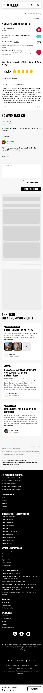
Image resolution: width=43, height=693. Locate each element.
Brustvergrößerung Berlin (9, 517)
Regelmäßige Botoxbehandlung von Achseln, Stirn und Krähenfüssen (20, 372)
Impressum (20, 673)
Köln (3, 509)
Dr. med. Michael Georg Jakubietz (11, 489)
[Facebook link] (21, 634)
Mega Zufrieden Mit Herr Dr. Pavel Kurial (13, 581)
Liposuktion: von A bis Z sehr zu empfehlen (20, 410)
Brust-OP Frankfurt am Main (10, 531)
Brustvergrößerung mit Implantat (11, 573)
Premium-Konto (6, 618)
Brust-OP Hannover (7, 534)
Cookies (35, 665)
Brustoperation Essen (8, 540)
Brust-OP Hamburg (7, 522)
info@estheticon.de (29, 661)
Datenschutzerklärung (10, 665)
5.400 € (16, 42)
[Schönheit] (13, 5)
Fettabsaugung (10, 405)
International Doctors (8, 627)
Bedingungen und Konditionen (29, 671)
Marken (4, 621)
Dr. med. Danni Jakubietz (9, 483)
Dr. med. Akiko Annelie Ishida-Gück (12, 480)
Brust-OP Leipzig (6, 543)
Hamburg (4, 503)
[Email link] (28, 634)
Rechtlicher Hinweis (27, 668)
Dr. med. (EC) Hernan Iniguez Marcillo (12, 478)
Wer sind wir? (5, 602)
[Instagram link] (15, 634)
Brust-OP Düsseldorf (8, 525)
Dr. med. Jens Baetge (21, 35)
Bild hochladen (32, 182)
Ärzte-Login (5, 616)
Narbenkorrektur (6, 554)
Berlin (3, 497)
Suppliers (4, 624)
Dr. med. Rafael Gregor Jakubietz (11, 486)
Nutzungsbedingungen (24, 665)
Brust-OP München (7, 519)
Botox (7, 366)
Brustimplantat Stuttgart (9, 537)
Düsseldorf (5, 506)
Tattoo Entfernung (7, 563)
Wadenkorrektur (6, 565)
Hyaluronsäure (6, 557)
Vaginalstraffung (6, 560)
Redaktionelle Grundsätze (11, 671)
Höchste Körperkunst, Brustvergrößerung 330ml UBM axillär (19, 584)
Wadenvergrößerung (12, 326)
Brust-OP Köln (6, 528)
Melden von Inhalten (8, 608)
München (4, 500)
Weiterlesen (8, 339)
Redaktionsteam (6, 605)
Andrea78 (10, 28)
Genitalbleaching (7, 551)
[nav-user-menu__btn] (38, 5)
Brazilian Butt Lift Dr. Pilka (18, 330)
